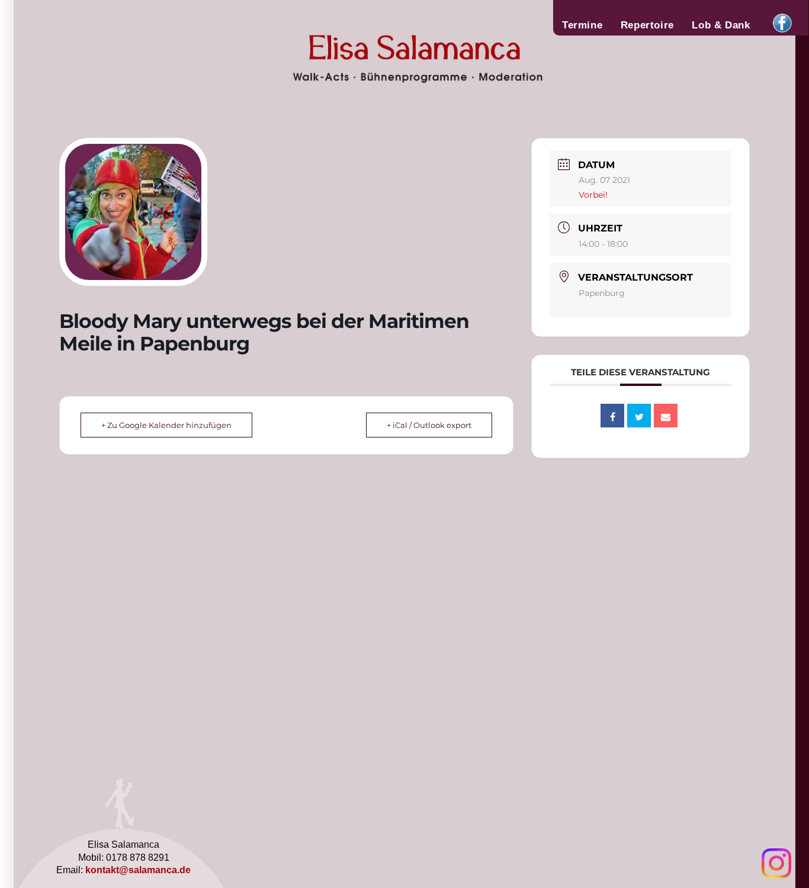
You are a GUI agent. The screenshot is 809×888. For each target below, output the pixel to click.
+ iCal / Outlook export (429, 425)
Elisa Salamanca (376, 56)
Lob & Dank (721, 25)
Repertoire (647, 25)
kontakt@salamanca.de (138, 870)
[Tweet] (639, 415)
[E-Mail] (666, 415)
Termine (582, 25)
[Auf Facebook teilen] (612, 415)
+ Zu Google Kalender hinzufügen (166, 425)
